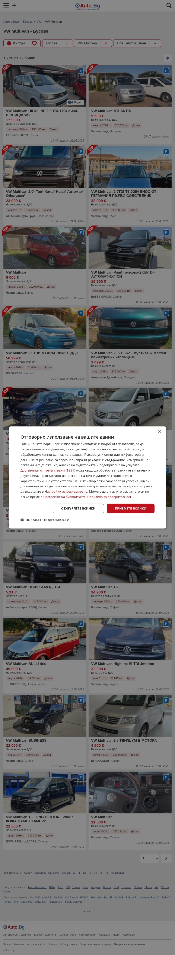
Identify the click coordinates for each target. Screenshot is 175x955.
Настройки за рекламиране (66, 491)
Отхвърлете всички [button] (78, 508)
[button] (44, 519)
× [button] (159, 431)
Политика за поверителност (109, 497)
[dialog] (87, 477)
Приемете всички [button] (130, 508)
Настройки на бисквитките (64, 497)
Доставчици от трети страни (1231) (47, 470)
